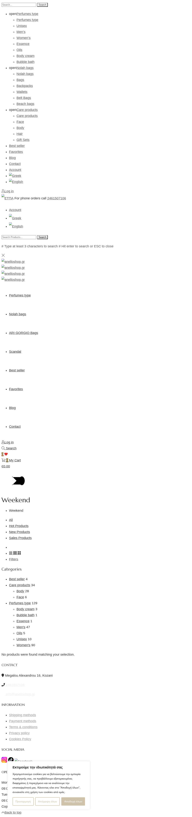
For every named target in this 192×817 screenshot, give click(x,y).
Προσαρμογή (23, 801)
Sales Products (20, 538)
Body (20, 128)
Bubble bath (25, 62)
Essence (22, 44)
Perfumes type (27, 14)
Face (20, 122)
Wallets (21, 92)
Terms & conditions (23, 727)
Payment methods (22, 721)
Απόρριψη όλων (47, 801)
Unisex (21, 26)
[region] (49, 785)
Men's (20, 627)
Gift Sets (22, 140)
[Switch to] (99, 176)
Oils (19, 50)
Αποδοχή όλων (73, 801)
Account (15, 170)
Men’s (21, 32)
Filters (13, 559)
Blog (12, 158)
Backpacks (24, 86)
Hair (19, 134)
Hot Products (18, 526)
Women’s (23, 38)
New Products (19, 532)
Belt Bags (23, 98)
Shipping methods (22, 715)
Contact (15, 164)
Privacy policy (19, 733)
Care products (27, 110)
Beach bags (25, 104)
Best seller (17, 146)
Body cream (25, 56)
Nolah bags (25, 68)
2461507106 (56, 198)
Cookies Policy (20, 739)
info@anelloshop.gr (20, 694)
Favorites (16, 152)
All (11, 520)
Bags (20, 80)
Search (42, 4)
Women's (23, 645)
